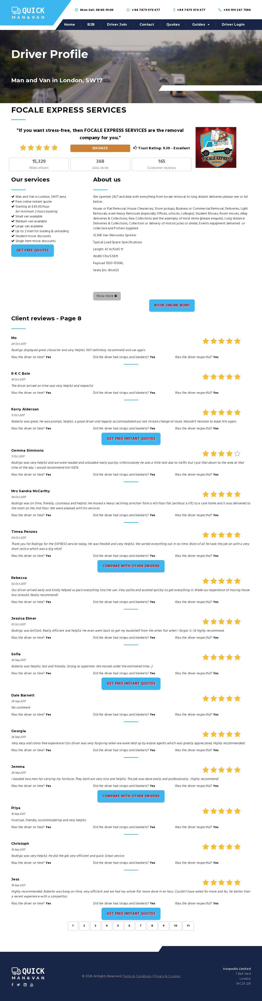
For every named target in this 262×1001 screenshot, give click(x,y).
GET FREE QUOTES (32, 250)
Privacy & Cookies (167, 976)
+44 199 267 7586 (237, 10)
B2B (91, 24)
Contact (147, 24)
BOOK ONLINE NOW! (172, 305)
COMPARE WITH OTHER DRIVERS (131, 566)
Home (69, 24)
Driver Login (233, 24)
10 (175, 925)
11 (188, 925)
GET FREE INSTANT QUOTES (131, 439)
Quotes (173, 24)
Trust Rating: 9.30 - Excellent (163, 148)
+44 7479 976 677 (146, 10)
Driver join (117, 24)
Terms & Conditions (137, 976)
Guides (198, 24)
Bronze (100, 148)
